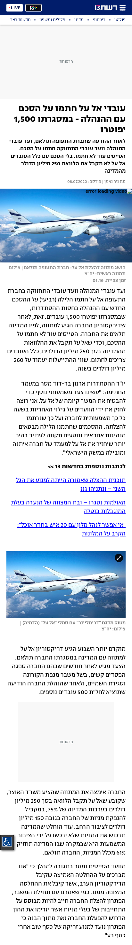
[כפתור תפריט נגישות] (7, 842)
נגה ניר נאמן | (113, 181)
